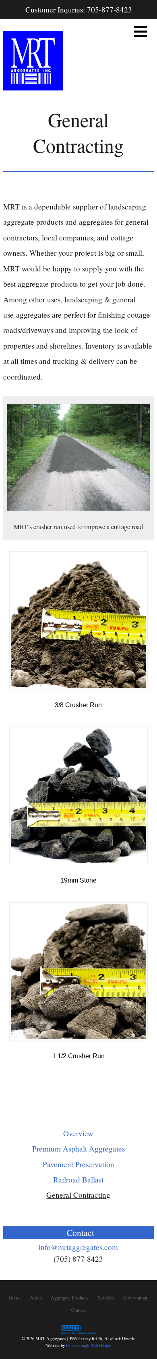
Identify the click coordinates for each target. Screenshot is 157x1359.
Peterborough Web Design (88, 1345)
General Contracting (78, 1195)
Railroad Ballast (78, 1179)
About (36, 1297)
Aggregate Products (70, 1297)
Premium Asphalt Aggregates (78, 1148)
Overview (78, 1133)
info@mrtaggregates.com (78, 1247)
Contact (78, 1310)
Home (14, 1297)
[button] (140, 31)
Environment (136, 1297)
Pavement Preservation (78, 1164)
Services (106, 1297)
